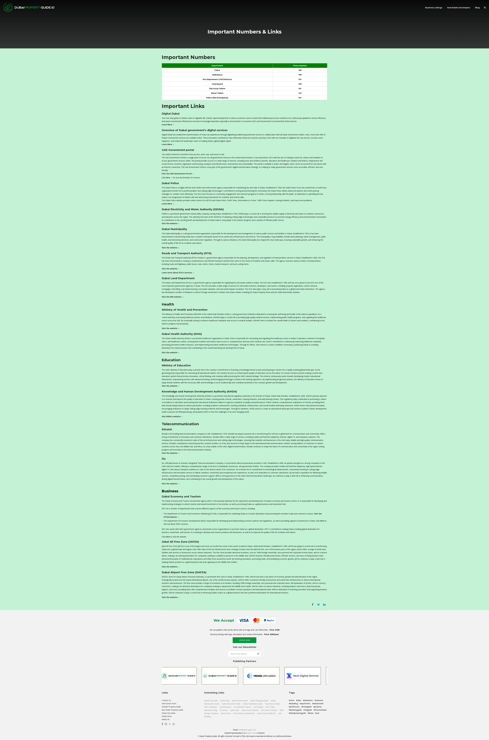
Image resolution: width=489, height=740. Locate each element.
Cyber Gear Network (250, 710)
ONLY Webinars (211, 707)
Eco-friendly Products (243, 707)
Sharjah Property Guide (171, 706)
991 (300, 88)
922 (300, 93)
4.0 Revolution (226, 707)
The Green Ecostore (269, 710)
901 (300, 97)
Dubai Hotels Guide (240, 700)
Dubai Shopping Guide (259, 700)
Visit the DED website (171, 297)
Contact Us (166, 700)
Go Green (224, 710)
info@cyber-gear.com (247, 730)
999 (300, 70)
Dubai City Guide (168, 713)
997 (300, 79)
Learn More (167, 124)
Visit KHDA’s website (171, 416)
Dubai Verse (167, 716)
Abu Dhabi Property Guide (172, 710)
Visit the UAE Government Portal (177, 173)
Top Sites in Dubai (272, 704)
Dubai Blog (225, 700)
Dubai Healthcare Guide (253, 704)
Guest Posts (226, 713)
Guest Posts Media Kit (266, 713)
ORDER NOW (244, 640)
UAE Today (270, 707)
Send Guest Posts (169, 703)
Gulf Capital (259, 707)
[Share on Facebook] (313, 604)
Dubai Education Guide (231, 704)
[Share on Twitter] (318, 604)
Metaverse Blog (211, 710)
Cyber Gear (235, 710)
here (168, 177)
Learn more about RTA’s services (177, 272)
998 (300, 75)
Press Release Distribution (244, 713)
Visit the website (169, 223)
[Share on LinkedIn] (324, 604)
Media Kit (165, 719)
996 (300, 84)
